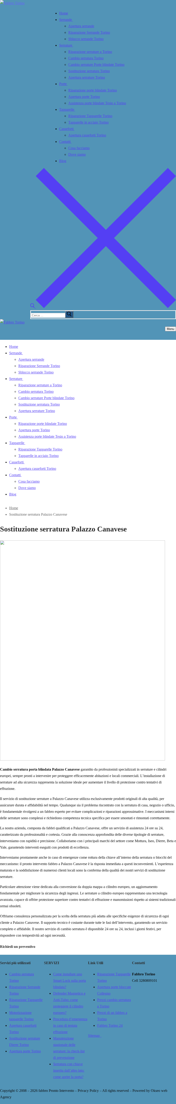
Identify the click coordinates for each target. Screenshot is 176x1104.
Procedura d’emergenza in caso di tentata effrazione (70, 1025)
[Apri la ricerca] (103, 307)
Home (13, 508)
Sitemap (95, 1036)
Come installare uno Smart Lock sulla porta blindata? (69, 980)
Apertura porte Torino (25, 1051)
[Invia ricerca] (69, 314)
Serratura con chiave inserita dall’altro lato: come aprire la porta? (68, 1070)
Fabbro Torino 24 (110, 1025)
